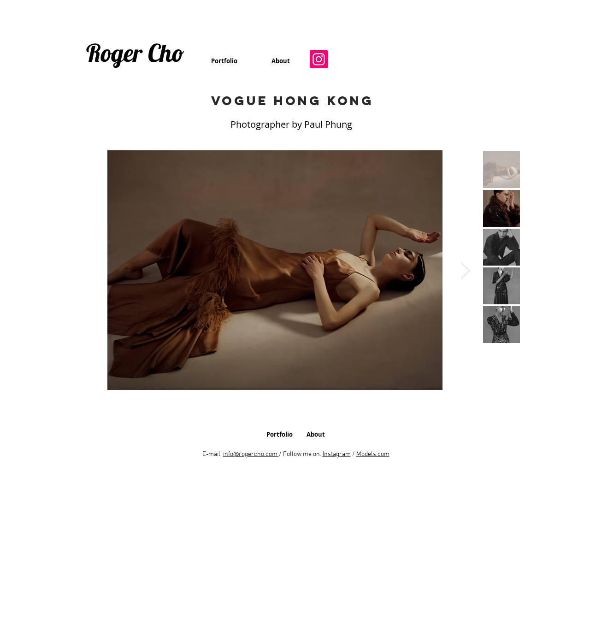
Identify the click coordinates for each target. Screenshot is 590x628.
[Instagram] (319, 59)
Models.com (372, 454)
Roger (114, 52)
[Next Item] (465, 270)
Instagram (337, 454)
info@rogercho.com (250, 454)
